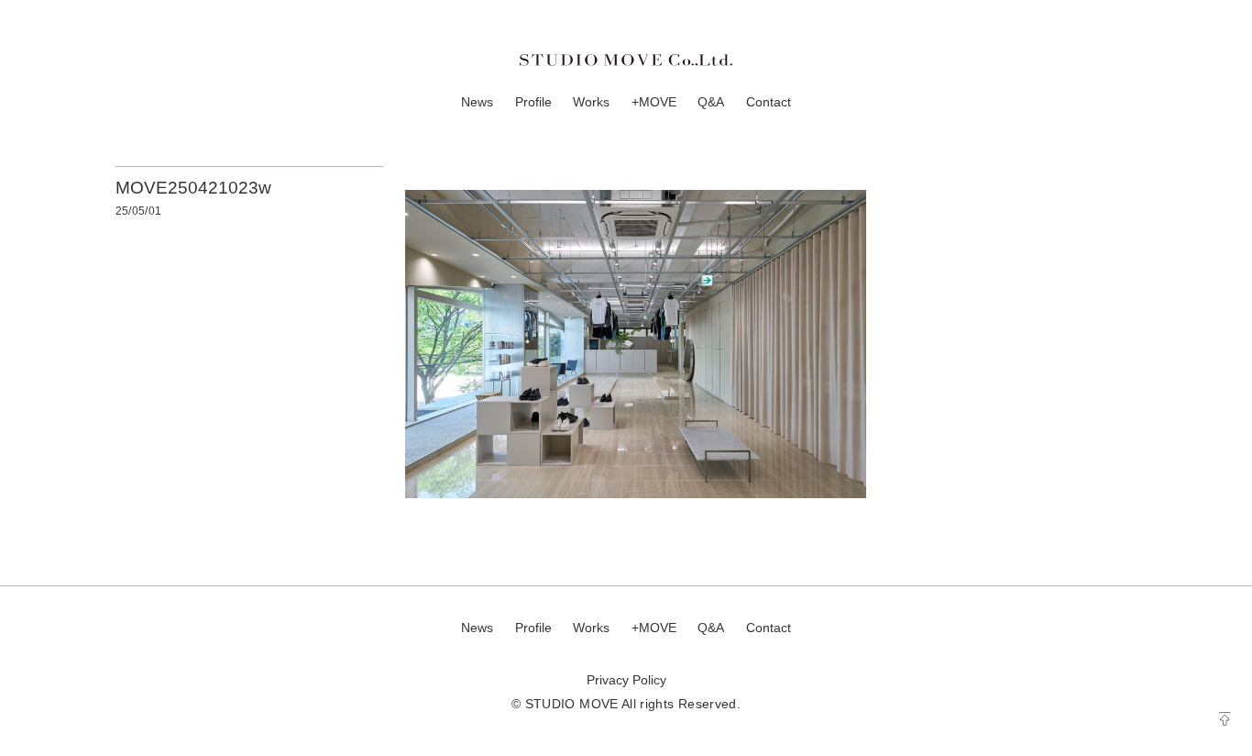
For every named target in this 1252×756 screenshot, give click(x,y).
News (477, 101)
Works (591, 101)
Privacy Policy (626, 680)
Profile (533, 101)
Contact (768, 101)
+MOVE (653, 101)
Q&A (710, 101)
